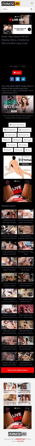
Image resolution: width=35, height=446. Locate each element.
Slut (28, 150)
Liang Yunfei (11, 135)
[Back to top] (31, 442)
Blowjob (18, 140)
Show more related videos (17, 370)
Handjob (24, 145)
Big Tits (7, 140)
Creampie (12, 145)
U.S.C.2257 (20, 441)
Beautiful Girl (25, 135)
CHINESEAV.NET (20, 439)
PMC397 (9, 150)
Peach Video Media (18, 125)
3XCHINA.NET (11, 130)
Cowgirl (28, 140)
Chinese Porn (25, 130)
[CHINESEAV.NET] (10, 3)
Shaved (19, 150)
